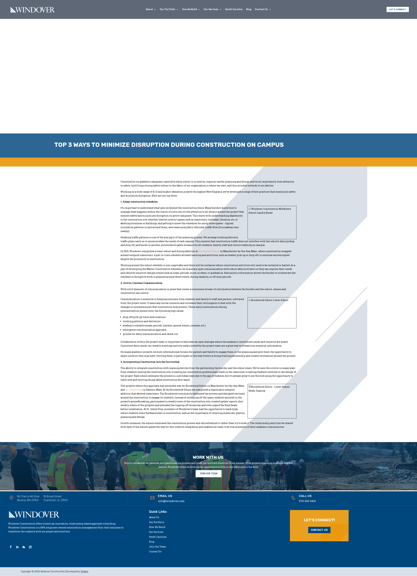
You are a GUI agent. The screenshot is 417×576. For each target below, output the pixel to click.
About (149, 9)
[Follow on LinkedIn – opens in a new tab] (17, 547)
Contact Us (261, 9)
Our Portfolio (167, 9)
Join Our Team (157, 547)
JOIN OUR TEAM (208, 473)
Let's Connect (397, 9)
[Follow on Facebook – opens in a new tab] (10, 547)
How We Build (189, 9)
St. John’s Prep (133, 389)
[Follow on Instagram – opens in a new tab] (30, 547)
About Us (154, 517)
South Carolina (234, 9)
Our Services (211, 9)
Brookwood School (209, 251)
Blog (248, 9)
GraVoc (84, 571)
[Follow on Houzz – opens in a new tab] (23, 547)
